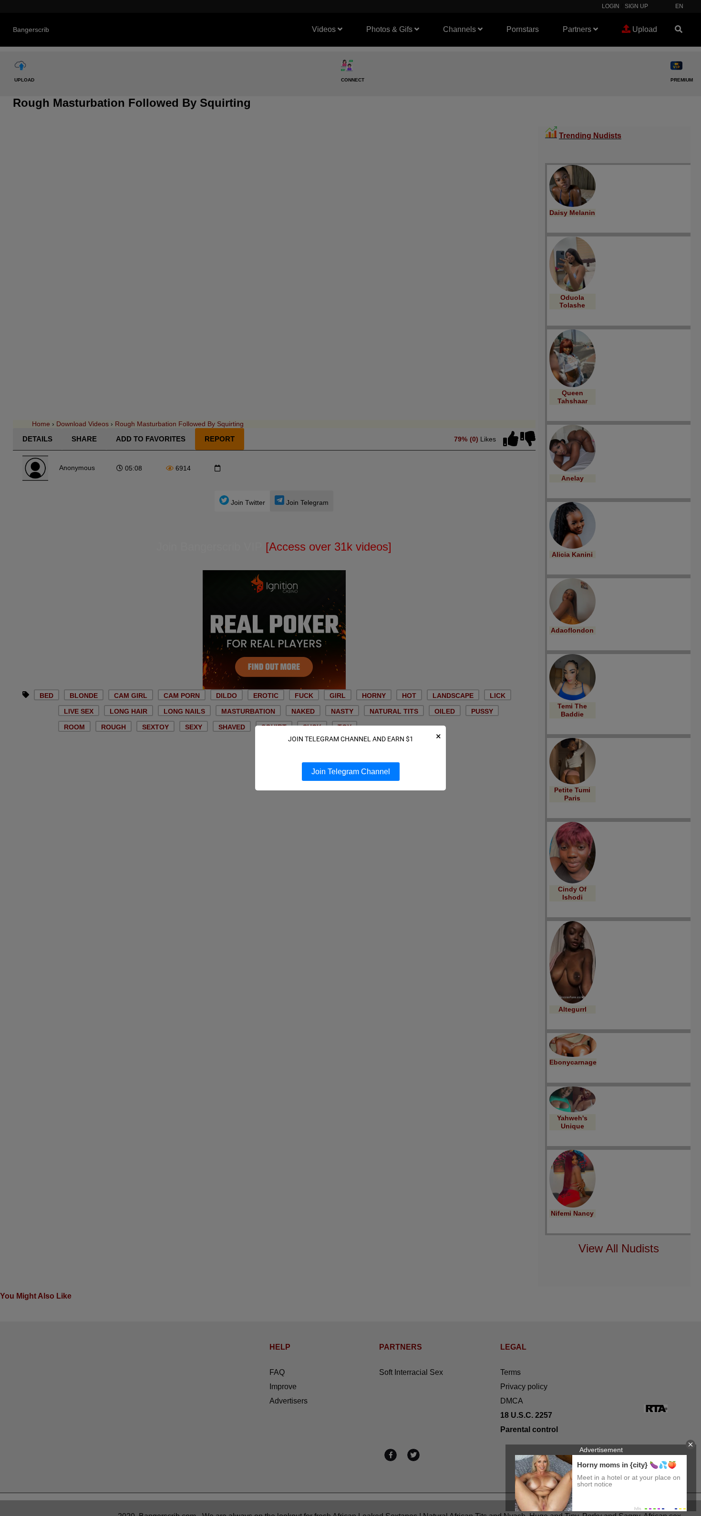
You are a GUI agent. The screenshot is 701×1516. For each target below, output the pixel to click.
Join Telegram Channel (350, 772)
